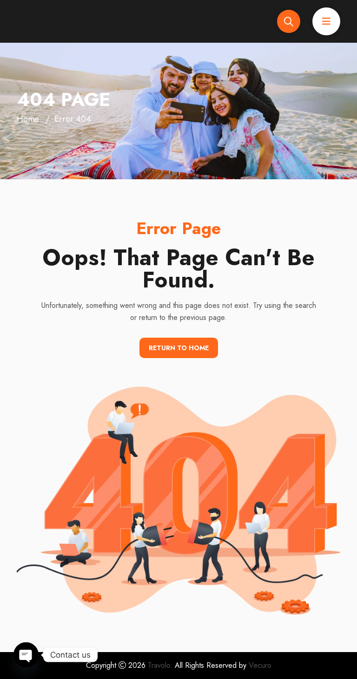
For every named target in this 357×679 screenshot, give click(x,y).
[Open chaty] (26, 654)
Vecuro (260, 665)
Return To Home (179, 348)
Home (28, 119)
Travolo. (160, 665)
